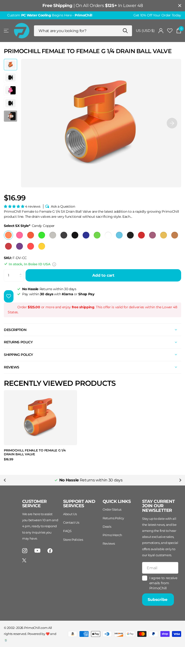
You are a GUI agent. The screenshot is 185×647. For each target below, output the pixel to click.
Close (179, 5)
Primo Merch (112, 535)
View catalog (6, 30)
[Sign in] (161, 30)
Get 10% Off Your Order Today (157, 15)
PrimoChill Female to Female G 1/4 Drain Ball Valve (35, 452)
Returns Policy (113, 518)
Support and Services (79, 504)
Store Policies (73, 540)
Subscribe (158, 599)
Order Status (112, 509)
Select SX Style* (29, 226)
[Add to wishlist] (8, 296)
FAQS (67, 531)
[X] (24, 560)
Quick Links (117, 501)
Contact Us (71, 522)
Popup (54, 264)
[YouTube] (37, 551)
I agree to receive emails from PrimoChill (163, 583)
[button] (172, 123)
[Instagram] (24, 550)
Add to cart (103, 275)
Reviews (109, 543)
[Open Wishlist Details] (169, 31)
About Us (70, 514)
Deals (107, 526)
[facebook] (50, 550)
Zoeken (125, 30)
